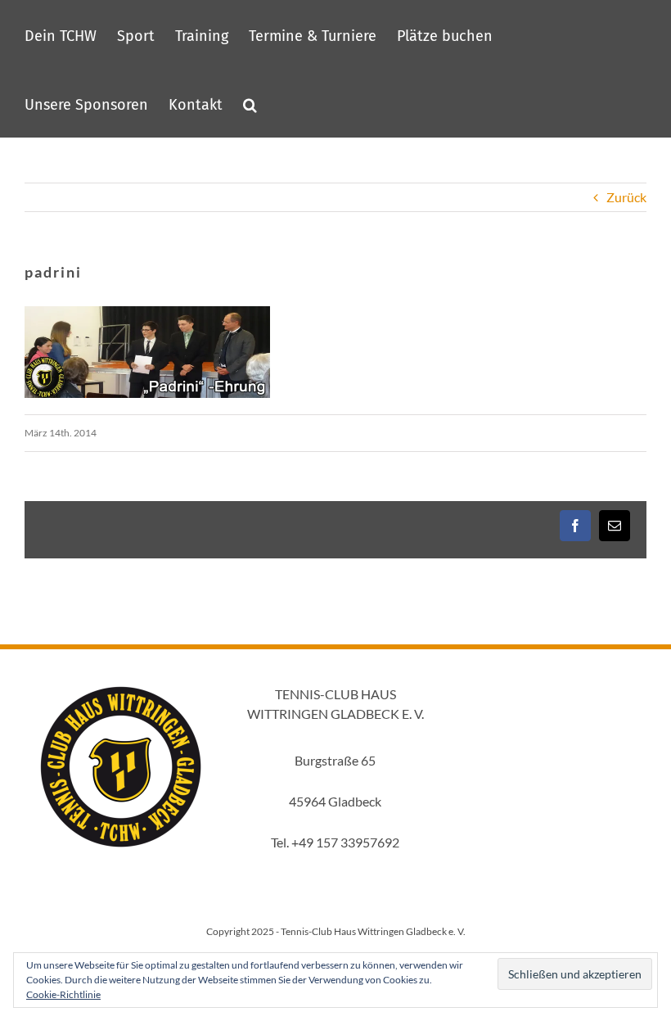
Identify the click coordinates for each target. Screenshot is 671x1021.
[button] (250, 103)
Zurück (626, 197)
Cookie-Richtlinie (63, 994)
